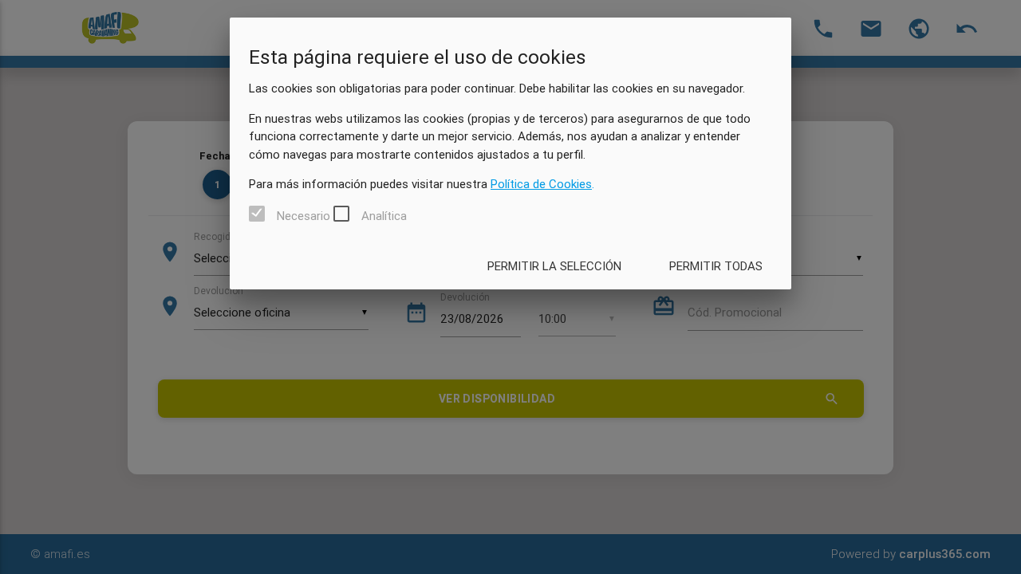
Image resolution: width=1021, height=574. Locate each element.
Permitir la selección (554, 265)
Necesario (303, 214)
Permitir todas (716, 265)
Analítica (384, 214)
